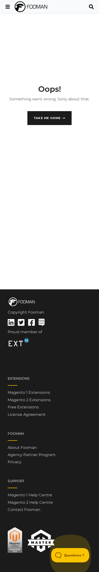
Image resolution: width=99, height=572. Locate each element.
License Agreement (27, 414)
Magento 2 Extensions (29, 400)
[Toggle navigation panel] (7, 6)
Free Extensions (23, 407)
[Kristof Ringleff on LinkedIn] (11, 324)
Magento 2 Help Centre (30, 502)
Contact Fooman (24, 509)
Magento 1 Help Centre (30, 495)
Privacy (14, 462)
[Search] (91, 6)
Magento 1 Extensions (29, 392)
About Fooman (22, 447)
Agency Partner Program (32, 454)
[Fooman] (31, 7)
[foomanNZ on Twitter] (21, 324)
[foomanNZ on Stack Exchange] (41, 324)
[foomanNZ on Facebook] (31, 324)
